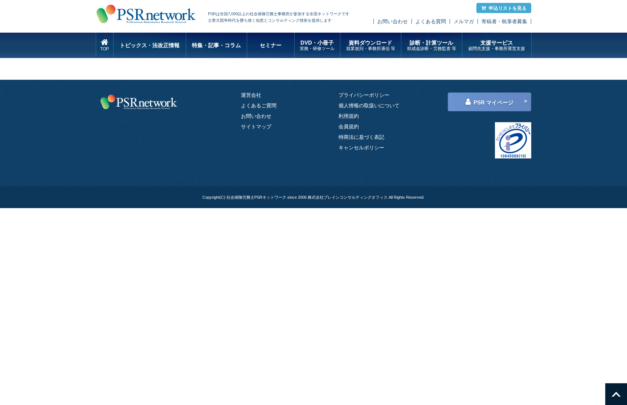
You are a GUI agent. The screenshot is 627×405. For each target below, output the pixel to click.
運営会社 (251, 95)
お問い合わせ (392, 21)
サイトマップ (256, 126)
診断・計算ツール (431, 45)
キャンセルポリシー (361, 147)
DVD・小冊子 (317, 45)
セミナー (271, 45)
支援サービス (496, 45)
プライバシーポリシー (364, 95)
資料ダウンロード (370, 45)
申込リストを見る (507, 8)
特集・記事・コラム (216, 45)
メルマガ (464, 21)
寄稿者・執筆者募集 (504, 21)
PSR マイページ (493, 102)
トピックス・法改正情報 (150, 45)
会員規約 (349, 126)
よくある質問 (430, 21)
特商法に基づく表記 (361, 137)
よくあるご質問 (258, 105)
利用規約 (349, 116)
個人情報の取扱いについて (369, 105)
